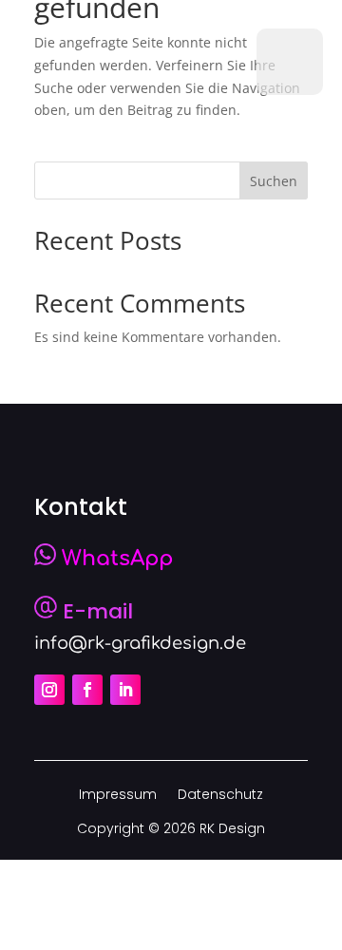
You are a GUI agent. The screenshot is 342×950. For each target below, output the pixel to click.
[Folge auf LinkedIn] (125, 689)
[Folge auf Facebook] (87, 689)
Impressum (118, 796)
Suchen (273, 181)
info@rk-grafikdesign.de (140, 643)
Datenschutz (220, 796)
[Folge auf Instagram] (49, 689)
